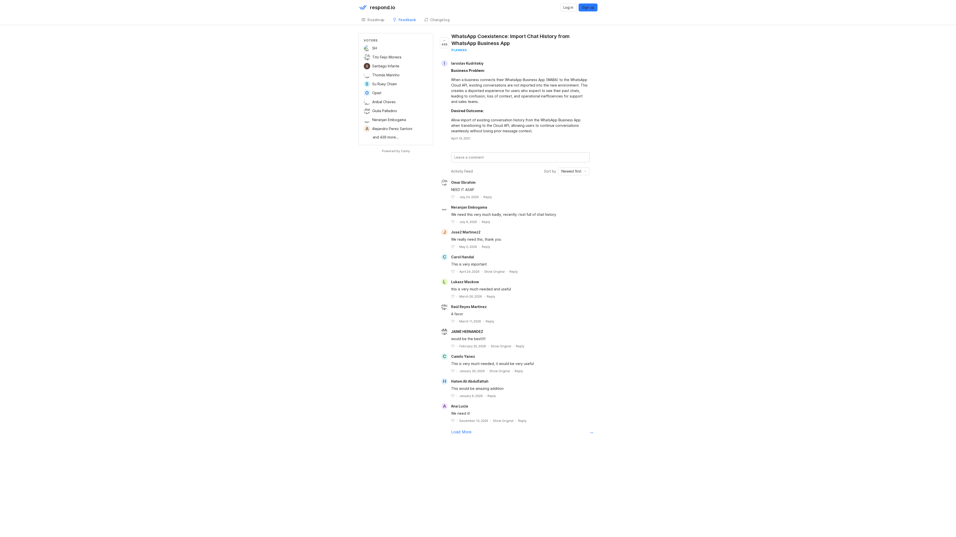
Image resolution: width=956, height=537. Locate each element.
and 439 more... (386, 137)
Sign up (588, 7)
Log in (568, 7)
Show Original (494, 271)
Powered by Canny (396, 151)
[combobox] (574, 171)
